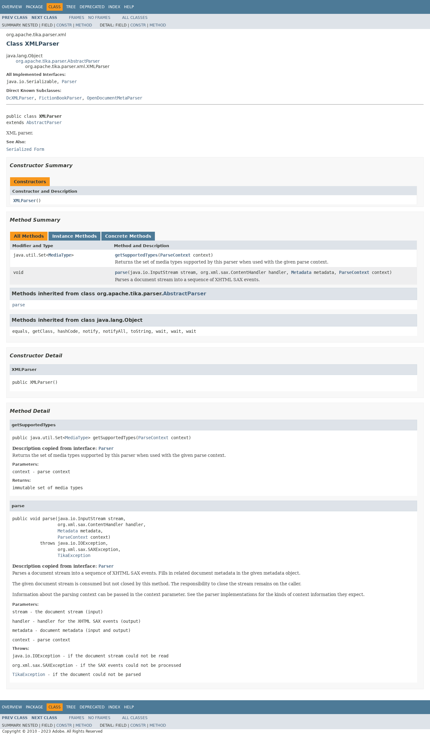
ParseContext (175, 255)
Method (84, 25)
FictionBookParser (60, 97)
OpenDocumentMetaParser (114, 97)
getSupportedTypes (136, 255)
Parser (69, 81)
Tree (71, 7)
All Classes (135, 17)
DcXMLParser (20, 97)
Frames (76, 17)
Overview (12, 7)
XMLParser (24, 200)
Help (129, 7)
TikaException (74, 555)
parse (121, 272)
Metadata (301, 272)
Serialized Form (25, 149)
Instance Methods (74, 236)
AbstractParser (44, 122)
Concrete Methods (128, 236)
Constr (64, 25)
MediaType (59, 255)
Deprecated (92, 7)
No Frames (99, 17)
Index (114, 7)
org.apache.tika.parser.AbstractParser (58, 61)
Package (34, 7)
